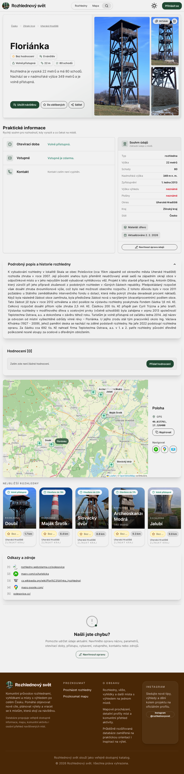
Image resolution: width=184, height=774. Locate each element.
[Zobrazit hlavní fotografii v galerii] (122, 66)
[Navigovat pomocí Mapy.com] (156, 449)
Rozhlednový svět (28, 5)
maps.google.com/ (32, 587)
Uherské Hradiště (49, 26)
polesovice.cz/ (22, 593)
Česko (14, 26)
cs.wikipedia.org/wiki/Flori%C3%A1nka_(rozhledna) (51, 580)
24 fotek (163, 21)
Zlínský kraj (29, 26)
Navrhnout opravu (94, 654)
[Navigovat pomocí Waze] (173, 449)
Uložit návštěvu (26, 104)
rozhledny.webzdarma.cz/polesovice (43, 566)
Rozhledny (81, 5)
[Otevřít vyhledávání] (106, 6)
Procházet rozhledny (77, 690)
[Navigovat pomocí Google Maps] (164, 449)
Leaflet (112, 475)
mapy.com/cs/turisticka (35, 573)
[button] (51, 444)
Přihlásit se (172, 5)
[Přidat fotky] (174, 21)
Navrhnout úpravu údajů (151, 247)
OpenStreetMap (127, 475)
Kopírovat (165, 432)
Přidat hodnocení (160, 363)
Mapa (95, 5)
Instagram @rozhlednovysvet (160, 714)
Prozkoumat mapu (75, 696)
